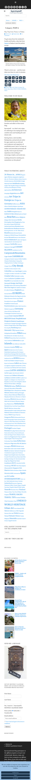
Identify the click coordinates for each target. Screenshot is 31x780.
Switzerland (8, 483)
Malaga (19, 383)
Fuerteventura (9, 306)
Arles (18, 193)
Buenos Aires (17, 237)
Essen (22, 290)
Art (12, 87)
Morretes (19, 399)
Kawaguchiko (15, 354)
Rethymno (7, 443)
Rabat (15, 441)
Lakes (16, 363)
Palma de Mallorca (15, 412)
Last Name (7, 699)
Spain (23, 473)
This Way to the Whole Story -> (12, 75)
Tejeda (23, 487)
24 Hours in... (9, 174)
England (18, 290)
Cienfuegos (20, 263)
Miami (10, 395)
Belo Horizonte (13, 220)
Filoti (5, 298)
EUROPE (14, 20)
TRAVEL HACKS (15, 494)
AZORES (7, 209)
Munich (13, 401)
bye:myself (16, 11)
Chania (6, 261)
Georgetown (11, 309)
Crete (24, 273)
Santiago (6, 459)
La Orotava (7, 367)
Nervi (12, 404)
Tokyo (19, 492)
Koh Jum (23, 354)
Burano (23, 237)
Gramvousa (19, 313)
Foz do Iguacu (13, 301)
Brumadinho (22, 235)
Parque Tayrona (16, 414)
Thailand (22, 489)
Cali (21, 242)
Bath (5, 217)
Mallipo (13, 386)
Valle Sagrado (20, 511)
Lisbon (14, 375)
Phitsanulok (18, 417)
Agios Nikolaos (8, 177)
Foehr (14, 298)
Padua (11, 89)
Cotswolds (17, 273)
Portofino (15, 425)
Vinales (22, 516)
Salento (12, 451)
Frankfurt (7, 303)
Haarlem (23, 323)
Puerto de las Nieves (9, 433)
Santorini (20, 459)
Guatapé (13, 323)
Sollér (11, 473)
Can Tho (20, 250)
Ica (19, 338)
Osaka (14, 410)
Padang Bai (19, 410)
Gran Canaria (13, 316)
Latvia (6, 373)
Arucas (18, 204)
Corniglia (6, 273)
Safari (12, 448)
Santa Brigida (11, 455)
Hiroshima (7, 335)
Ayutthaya (20, 206)
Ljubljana (7, 378)
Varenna (6, 513)
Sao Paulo (17, 461)
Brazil (6, 233)
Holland (7, 338)
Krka (9, 360)
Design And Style (16, 283)
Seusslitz (19, 463)
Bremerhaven (18, 233)
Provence (7, 431)
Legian (10, 373)
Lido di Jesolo (16, 373)
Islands (8, 343)
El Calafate (17, 287)
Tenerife (7, 489)
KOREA (16, 358)
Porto (11, 425)
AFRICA (19, 175)
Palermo (6, 412)
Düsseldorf (23, 285)
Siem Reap (19, 465)
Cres (21, 273)
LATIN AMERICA (18, 370)
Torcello (24, 492)
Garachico (23, 306)
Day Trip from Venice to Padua (14, 32)
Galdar (16, 306)
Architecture (17, 190)
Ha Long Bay (7, 327)
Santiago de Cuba (13, 459)
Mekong (17, 392)
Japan (6, 350)
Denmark (7, 283)
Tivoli (16, 492)
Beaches (11, 216)
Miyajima (6, 397)
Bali (24, 209)
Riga (12, 443)
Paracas (6, 414)
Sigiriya (24, 465)
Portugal (8, 428)
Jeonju (11, 350)
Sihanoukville (8, 468)
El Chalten (23, 287)
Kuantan (21, 360)
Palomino (22, 412)
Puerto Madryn (17, 434)
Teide (19, 487)
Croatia (7, 276)
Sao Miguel (11, 461)
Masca (13, 390)
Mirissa (23, 395)
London (17, 378)
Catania (16, 259)
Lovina (12, 381)
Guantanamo (7, 323)
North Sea (7, 408)
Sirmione (16, 470)
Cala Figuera (23, 240)
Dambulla (16, 281)
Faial (23, 293)
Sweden (21, 481)
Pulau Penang (15, 438)
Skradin (24, 470)
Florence (10, 298)
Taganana (19, 483)
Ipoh (23, 340)
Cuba (12, 276)
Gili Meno (15, 311)
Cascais (12, 259)
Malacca (14, 383)
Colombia (7, 271)
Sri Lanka (10, 476)
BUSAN (6, 240)
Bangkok (14, 211)
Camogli (12, 247)
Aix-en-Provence (9, 179)
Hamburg (14, 328)
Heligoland (7, 333)
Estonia (6, 293)
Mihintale (14, 395)
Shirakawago (7, 465)
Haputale (17, 330)
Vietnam (12, 516)
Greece (13, 321)
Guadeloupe (20, 321)
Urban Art (9, 508)
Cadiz (18, 240)
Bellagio (6, 220)
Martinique (7, 390)
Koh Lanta (7, 355)
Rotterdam (7, 448)
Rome (18, 446)
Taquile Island (14, 487)
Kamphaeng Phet (14, 352)
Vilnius (17, 516)
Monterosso (12, 397)
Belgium (22, 217)
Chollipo (15, 263)
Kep (20, 354)
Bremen (11, 233)
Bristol (13, 235)
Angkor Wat (7, 185)
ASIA (22, 203)
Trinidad (18, 497)
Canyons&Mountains (14, 253)
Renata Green (16, 33)
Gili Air (10, 311)
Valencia (6, 511)
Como (12, 271)
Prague (19, 428)
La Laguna (7, 365)
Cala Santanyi (15, 242)
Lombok (12, 378)
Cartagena (7, 259)
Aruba (14, 204)
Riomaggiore (7, 446)
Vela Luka (11, 513)
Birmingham (8, 222)
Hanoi (19, 327)
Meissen (7, 392)
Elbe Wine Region (9, 287)
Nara (5, 404)
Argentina (13, 193)
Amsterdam (17, 181)
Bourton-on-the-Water (15, 230)
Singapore (16, 468)
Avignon (15, 206)
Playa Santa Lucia (16, 421)
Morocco (13, 399)
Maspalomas (18, 390)
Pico (24, 419)
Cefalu (20, 259)
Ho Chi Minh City (15, 335)
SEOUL (14, 463)
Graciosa (13, 313)
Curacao (16, 276)
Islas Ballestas (15, 344)
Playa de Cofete (8, 421)
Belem (17, 217)
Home (8, 20)
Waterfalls (13, 518)
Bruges (16, 235)
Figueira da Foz (21, 296)
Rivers (13, 446)
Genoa (6, 309)
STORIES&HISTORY (12, 479)
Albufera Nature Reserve (20, 179)
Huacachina (13, 338)
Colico (19, 268)
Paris (10, 415)
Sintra (12, 470)
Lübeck (24, 381)
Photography (10, 419)
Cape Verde (8, 256)
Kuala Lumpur (14, 360)
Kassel (9, 354)
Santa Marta (17, 457)
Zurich (14, 520)
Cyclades (17, 278)
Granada (6, 316)
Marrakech (12, 388)
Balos (5, 211)
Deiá (23, 281)
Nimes (23, 406)
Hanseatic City (9, 330)
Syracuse (14, 483)
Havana (22, 330)
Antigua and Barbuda (20, 185)
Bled (13, 222)
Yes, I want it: (8, 705)
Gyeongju (18, 323)
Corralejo (11, 273)
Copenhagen (18, 271)
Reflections (21, 441)
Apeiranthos (7, 190)
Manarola (6, 388)
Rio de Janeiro (21, 443)
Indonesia (16, 340)
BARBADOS (7, 214)
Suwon (16, 481)
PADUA (7, 87)
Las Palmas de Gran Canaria (18, 367)
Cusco (6, 278)
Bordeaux (17, 228)
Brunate (6, 237)
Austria (10, 206)
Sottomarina (17, 473)
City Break (17, 265)
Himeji (24, 333)
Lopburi (23, 378)
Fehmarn (7, 296)
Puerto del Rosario (19, 433)
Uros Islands (17, 508)
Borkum (22, 228)
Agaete (23, 174)
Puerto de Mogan (8, 434)
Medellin (23, 390)
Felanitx (12, 296)
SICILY (13, 466)
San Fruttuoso (19, 453)
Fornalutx (7, 301)
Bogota (12, 224)
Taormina (6, 487)
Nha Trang (18, 406)
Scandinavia (7, 463)
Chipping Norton (8, 263)
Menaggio (21, 392)
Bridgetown (7, 235)
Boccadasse (7, 224)
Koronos (22, 358)
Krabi (6, 360)
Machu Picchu (8, 383)
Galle (19, 306)
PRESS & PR (8, 744)
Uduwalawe (10, 501)
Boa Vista (22, 222)
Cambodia (13, 244)
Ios (20, 340)
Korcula (11, 358)
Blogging (17, 222)
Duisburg (17, 285)
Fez (16, 296)
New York (12, 406)
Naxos (9, 404)
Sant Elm (23, 457)
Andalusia (16, 183)
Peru (12, 417)
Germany (19, 308)
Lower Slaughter (18, 381)
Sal (9, 451)
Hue (17, 338)
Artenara (6, 197)
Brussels (11, 237)
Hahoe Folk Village (17, 325)
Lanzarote (18, 365)
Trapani (6, 494)
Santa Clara (18, 455)
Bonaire (17, 226)
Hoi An (21, 335)
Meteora (6, 395)
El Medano (11, 290)
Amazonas (11, 181)
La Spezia (7, 370)
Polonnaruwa (7, 423)
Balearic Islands (16, 209)
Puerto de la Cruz (20, 431)
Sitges (20, 470)
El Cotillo (6, 290)
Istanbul (12, 347)
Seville (23, 463)
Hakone (24, 325)
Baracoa (19, 211)
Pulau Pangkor (8, 438)
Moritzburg (7, 399)
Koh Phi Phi (13, 355)
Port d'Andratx (19, 423)
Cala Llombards (8, 242)
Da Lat (11, 281)
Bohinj (13, 226)
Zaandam (19, 518)
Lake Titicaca (22, 363)
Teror (17, 489)
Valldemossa (12, 511)
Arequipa (7, 193)
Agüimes (21, 177)
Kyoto (5, 363)
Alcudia (6, 181)
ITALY (21, 20)
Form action (8, 710)
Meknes (12, 392)
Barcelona (15, 214)
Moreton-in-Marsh (21, 397)
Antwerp (6, 187)
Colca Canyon (13, 268)
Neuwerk (7, 406)
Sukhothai (12, 481)
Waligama (6, 518)
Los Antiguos (12, 380)
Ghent (6, 311)
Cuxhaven (11, 278)
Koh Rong (18, 355)
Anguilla (13, 185)
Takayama (7, 485)
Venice (6, 43)
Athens (6, 206)
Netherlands (19, 404)
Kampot (21, 352)
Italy (8, 89)
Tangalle (23, 485)
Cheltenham (12, 261)
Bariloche (20, 214)
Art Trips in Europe (17, 87)
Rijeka (15, 443)
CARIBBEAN (17, 256)
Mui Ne (9, 401)
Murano (17, 401)
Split (5, 476)
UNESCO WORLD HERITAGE (19, 89)
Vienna (6, 516)
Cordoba (24, 271)
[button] (6, 77)
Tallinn (12, 485)
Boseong (6, 230)
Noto (12, 408)
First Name (7, 693)
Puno (11, 441)
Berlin (20, 220)
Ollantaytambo (8, 410)
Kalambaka (7, 352)
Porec (12, 423)
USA (22, 508)
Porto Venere (22, 425)
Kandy (6, 354)
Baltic (9, 211)
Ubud (5, 501)
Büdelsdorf (13, 240)
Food (20, 298)
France (20, 301)
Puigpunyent (13, 437)
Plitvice (23, 421)
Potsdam (14, 428)
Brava (22, 230)
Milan (19, 395)
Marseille (19, 388)
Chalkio (24, 259)
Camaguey (7, 244)
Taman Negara (17, 485)
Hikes (19, 333)
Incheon (10, 340)
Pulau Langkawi (22, 437)
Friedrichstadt (14, 303)
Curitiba (22, 276)
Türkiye (23, 497)
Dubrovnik (12, 285)
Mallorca (19, 386)
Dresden (6, 285)
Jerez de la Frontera (18, 350)
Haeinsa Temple (8, 325)
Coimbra (6, 268)
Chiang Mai (19, 261)
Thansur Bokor (8, 492)
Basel (24, 214)
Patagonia (7, 417)
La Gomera (11, 363)
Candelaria (15, 250)
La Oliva (24, 365)
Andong (22, 183)
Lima (10, 375)
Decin (20, 281)
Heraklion (14, 333)
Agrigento (16, 177)
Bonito (22, 226)
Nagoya (22, 401)
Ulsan (15, 501)
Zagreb (10, 520)
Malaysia (7, 386)
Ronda (22, 446)
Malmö (24, 386)
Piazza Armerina (18, 419)
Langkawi (12, 365)
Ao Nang (19, 187)
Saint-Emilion (17, 448)
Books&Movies (8, 228)
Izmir (21, 347)
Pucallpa (13, 431)
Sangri (6, 455)
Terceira (13, 489)
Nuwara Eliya (17, 408)
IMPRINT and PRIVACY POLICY (13, 746)
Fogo (18, 298)
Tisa (13, 492)
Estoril (10, 293)
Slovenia (7, 473)
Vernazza (21, 513)
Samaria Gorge (19, 451)
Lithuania (20, 375)
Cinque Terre (8, 266)
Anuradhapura (12, 187)
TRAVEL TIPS (10, 497)
